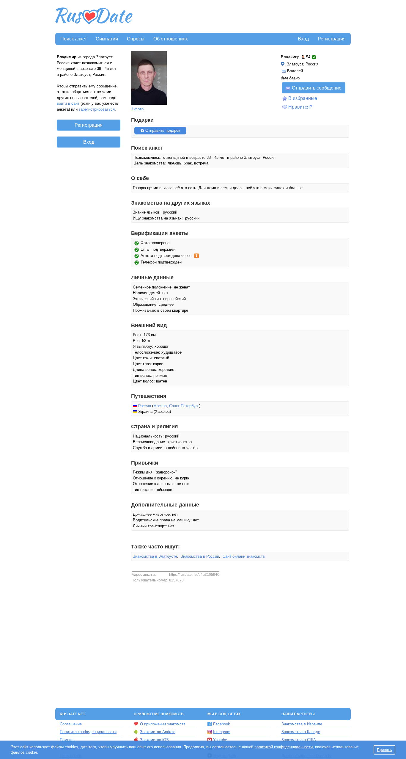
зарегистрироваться (97, 109)
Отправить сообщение (317, 87)
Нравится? (300, 106)
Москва (160, 406)
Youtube (220, 740)
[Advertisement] (242, 16)
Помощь (67, 740)
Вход (303, 38)
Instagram (221, 732)
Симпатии (107, 38)
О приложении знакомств (162, 724)
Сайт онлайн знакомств (244, 556)
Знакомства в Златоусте (155, 556)
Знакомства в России (200, 556)
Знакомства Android (157, 732)
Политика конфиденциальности (88, 732)
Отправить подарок (162, 130)
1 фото (137, 109)
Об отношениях (170, 38)
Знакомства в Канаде (300, 732)
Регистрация (332, 38)
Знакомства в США (298, 740)
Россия (144, 406)
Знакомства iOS (154, 740)
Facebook (221, 724)
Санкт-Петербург (184, 406)
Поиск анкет (73, 38)
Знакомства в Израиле (301, 724)
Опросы (135, 38)
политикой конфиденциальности (283, 747)
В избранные (302, 98)
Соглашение (71, 724)
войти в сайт (68, 103)
